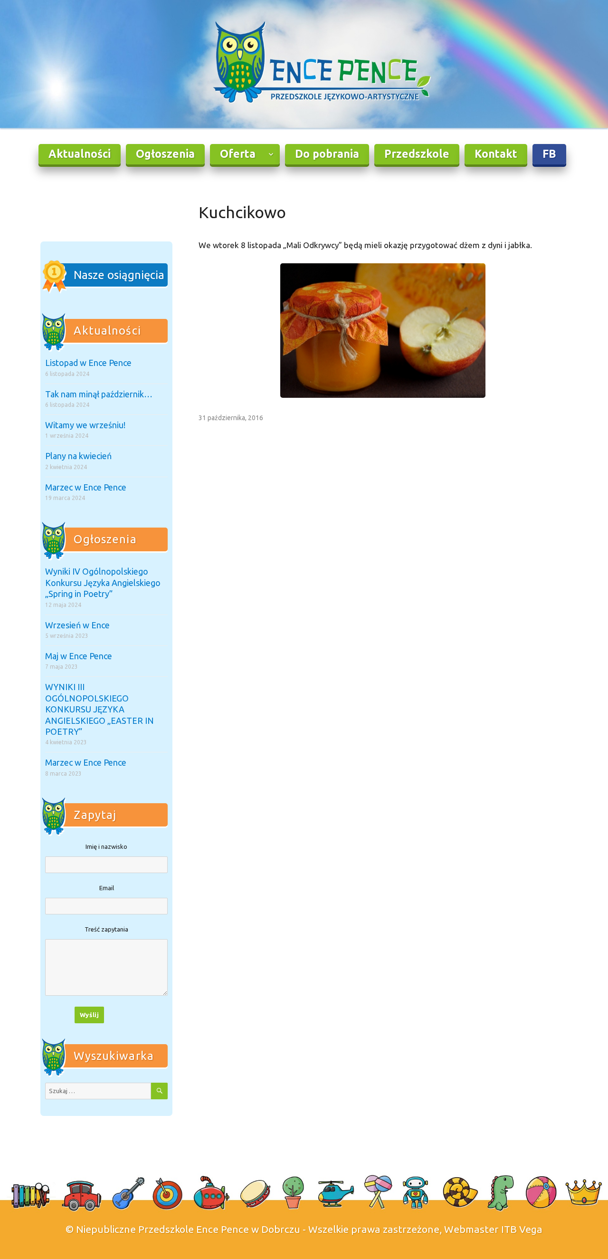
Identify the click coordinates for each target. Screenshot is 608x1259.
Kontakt (496, 154)
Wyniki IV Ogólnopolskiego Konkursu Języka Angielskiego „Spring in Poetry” (103, 582)
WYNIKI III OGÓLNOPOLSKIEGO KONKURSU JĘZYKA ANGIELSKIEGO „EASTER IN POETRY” (99, 709)
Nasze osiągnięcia (119, 275)
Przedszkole (416, 154)
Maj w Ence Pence (78, 656)
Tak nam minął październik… (98, 394)
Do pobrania (327, 154)
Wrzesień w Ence (77, 625)
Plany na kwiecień (78, 456)
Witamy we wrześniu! (85, 425)
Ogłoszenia (165, 154)
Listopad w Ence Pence (88, 362)
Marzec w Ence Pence (85, 487)
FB (549, 154)
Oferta (238, 154)
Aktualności (79, 154)
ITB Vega (521, 1229)
